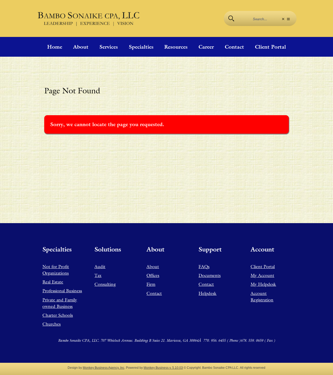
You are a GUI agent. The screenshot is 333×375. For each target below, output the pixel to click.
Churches (51, 324)
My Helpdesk (263, 284)
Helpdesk (207, 293)
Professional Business (62, 290)
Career (206, 46)
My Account (262, 275)
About (80, 46)
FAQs (203, 266)
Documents (209, 275)
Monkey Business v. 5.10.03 (163, 367)
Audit (99, 266)
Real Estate (52, 282)
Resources (176, 46)
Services (108, 46)
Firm (150, 284)
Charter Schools (57, 315)
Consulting (105, 284)
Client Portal (270, 46)
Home (54, 46)
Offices (152, 275)
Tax (97, 275)
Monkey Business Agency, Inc (103, 367)
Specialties (141, 46)
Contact (234, 46)
